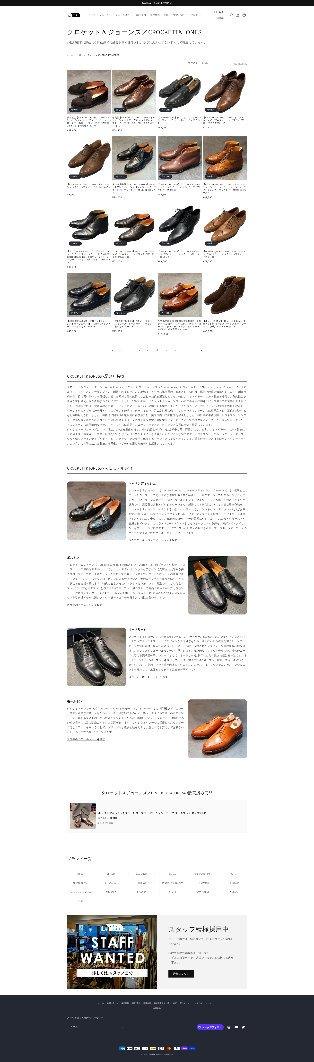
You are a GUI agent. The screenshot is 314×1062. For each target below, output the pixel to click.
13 (175, 350)
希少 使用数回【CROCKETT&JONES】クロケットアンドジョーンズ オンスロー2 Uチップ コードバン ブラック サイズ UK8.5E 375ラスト (134, 188)
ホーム (70, 55)
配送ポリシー (185, 1003)
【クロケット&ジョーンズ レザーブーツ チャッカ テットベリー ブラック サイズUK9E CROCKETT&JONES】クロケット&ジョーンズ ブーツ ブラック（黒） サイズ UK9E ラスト (89, 257)
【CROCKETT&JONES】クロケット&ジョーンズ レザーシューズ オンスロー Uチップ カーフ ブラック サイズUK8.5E (89, 324)
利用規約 (157, 1008)
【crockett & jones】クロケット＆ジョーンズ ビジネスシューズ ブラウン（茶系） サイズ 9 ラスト (224, 254)
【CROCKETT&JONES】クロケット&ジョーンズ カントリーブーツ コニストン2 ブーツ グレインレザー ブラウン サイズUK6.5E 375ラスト (224, 188)
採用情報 (125, 1003)
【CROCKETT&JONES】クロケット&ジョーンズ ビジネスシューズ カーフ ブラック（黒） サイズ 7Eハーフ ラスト (133, 324)
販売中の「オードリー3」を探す (148, 677)
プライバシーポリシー (203, 1003)
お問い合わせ (112, 1003)
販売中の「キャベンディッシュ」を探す (153, 540)
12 (166, 350)
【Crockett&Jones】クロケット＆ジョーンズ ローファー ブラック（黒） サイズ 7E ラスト (179, 120)
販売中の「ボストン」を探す (84, 605)
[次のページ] (201, 350)
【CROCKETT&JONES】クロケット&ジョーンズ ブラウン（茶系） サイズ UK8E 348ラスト (89, 187)
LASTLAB (151, 1054)
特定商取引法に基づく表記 (165, 1003)
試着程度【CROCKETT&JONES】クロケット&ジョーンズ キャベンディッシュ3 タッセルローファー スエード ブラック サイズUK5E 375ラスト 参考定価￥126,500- (89, 121)
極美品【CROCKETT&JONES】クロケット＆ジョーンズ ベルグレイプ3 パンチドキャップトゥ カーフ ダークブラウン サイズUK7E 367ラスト (133, 121)
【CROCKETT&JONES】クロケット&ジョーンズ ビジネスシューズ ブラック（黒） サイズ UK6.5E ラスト (133, 254)
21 (192, 350)
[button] (105, 14)
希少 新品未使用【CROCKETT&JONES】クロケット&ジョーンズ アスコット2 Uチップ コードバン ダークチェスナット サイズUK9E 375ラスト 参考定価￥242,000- (179, 325)
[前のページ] (112, 350)
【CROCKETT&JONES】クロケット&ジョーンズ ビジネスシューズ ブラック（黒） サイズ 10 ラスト (179, 254)
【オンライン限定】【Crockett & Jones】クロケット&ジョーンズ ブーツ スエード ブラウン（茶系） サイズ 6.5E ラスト (224, 324)
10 (148, 350)
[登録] (122, 1027)
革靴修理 (147, 1003)
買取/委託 (136, 1003)
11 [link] (157, 350)
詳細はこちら (181, 973)
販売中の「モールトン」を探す (86, 739)
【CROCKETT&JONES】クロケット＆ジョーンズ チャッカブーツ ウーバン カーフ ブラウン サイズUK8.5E (179, 187)
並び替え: (193, 63)
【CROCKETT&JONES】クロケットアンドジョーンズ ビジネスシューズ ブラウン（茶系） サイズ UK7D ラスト (224, 120)
